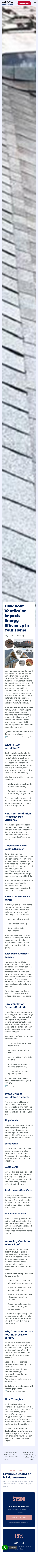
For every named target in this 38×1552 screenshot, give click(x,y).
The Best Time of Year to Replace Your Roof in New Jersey (27, 1455)
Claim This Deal (19, 1517)
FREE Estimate (24, 3)
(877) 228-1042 (13, 734)
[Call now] (5, 1547)
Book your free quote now (16, 1391)
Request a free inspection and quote (19, 737)
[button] (35, 3)
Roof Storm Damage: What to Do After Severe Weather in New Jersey (10, 1455)
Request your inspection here (17, 1086)
